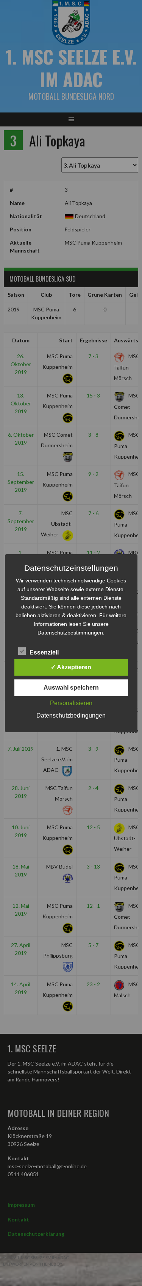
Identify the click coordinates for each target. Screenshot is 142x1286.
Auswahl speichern (71, 687)
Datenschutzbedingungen (71, 715)
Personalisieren (71, 703)
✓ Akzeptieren (71, 667)
